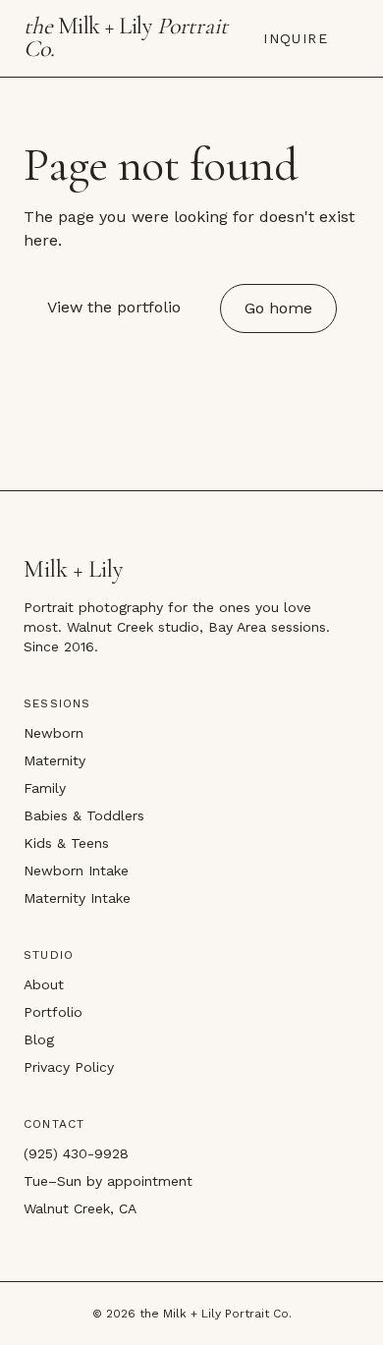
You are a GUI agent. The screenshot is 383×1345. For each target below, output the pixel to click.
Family (45, 788)
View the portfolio (114, 307)
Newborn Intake (76, 870)
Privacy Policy (69, 1067)
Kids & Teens (66, 843)
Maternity (54, 760)
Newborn (53, 733)
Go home (278, 308)
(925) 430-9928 (76, 1153)
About (44, 984)
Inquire (295, 38)
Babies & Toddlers (84, 815)
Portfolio (53, 1012)
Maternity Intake (77, 898)
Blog (39, 1039)
